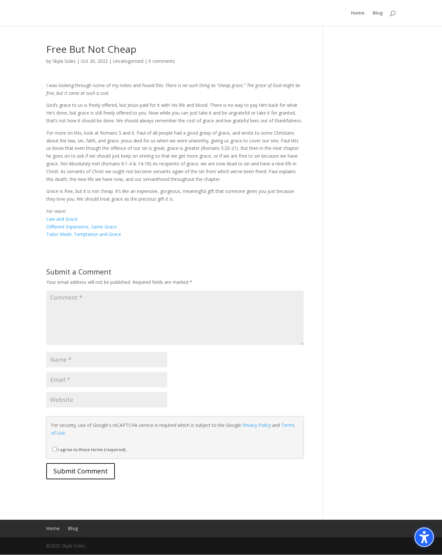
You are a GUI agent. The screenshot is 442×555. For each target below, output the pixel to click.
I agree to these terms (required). (92, 449)
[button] (80, 471)
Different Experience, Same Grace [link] (81, 227)
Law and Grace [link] (62, 219)
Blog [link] (378, 13)
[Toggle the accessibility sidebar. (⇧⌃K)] (424, 537)
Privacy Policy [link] (256, 425)
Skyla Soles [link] (64, 61)
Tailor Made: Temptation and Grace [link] (83, 234)
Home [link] (357, 13)
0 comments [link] (162, 61)
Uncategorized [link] (128, 61)
